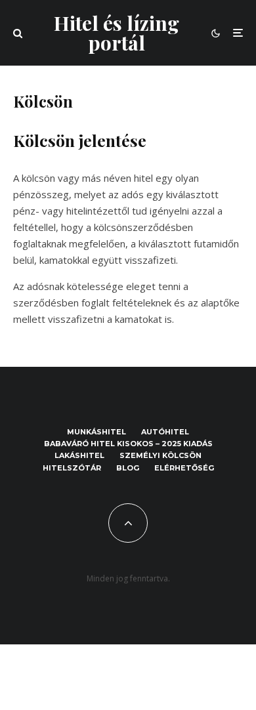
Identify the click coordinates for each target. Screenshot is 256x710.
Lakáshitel (79, 455)
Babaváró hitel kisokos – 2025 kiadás (128, 443)
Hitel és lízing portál (116, 32)
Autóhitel (165, 431)
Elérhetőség (184, 467)
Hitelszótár (72, 467)
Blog (127, 467)
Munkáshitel (96, 431)
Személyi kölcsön (160, 455)
